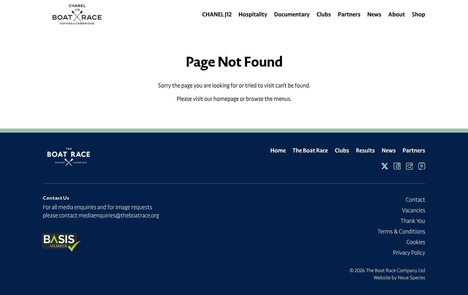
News (374, 14)
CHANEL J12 (217, 14)
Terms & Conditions (401, 231)
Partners (349, 14)
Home (278, 150)
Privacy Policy (409, 252)
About (396, 14)
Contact (415, 199)
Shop (418, 14)
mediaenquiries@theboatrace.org (118, 215)
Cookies (415, 242)
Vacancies (413, 210)
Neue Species (411, 277)
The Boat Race (310, 150)
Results (365, 150)
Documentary (292, 14)
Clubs (324, 14)
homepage (226, 98)
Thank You (413, 220)
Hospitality (252, 14)
